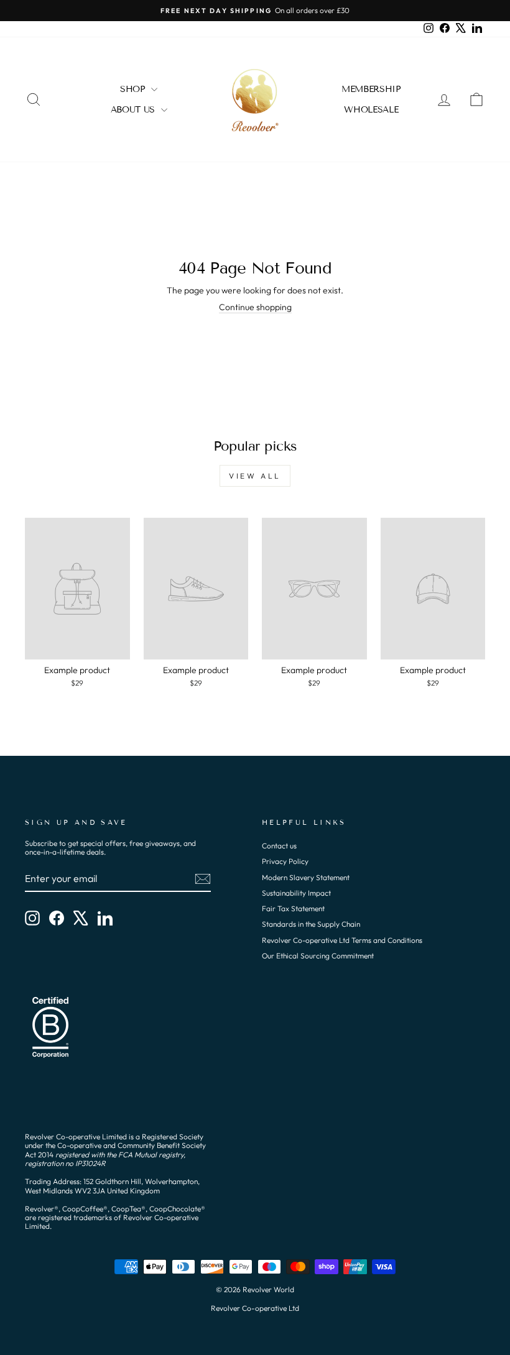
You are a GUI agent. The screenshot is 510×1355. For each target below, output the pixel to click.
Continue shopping (255, 307)
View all (255, 475)
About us (134, 109)
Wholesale (371, 109)
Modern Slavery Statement (306, 877)
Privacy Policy (285, 861)
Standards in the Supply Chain (311, 924)
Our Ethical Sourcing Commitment (318, 955)
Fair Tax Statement (293, 908)
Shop (134, 89)
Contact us (279, 845)
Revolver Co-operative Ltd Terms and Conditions (342, 940)
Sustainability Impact (296, 893)
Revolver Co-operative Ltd (255, 1308)
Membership (371, 89)
